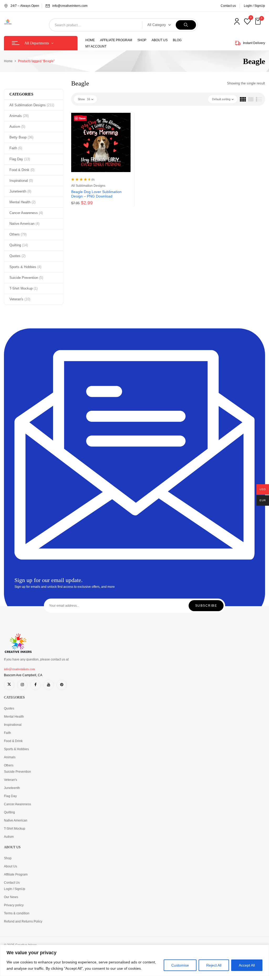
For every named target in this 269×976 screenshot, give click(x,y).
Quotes (17, 256)
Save (82, 118)
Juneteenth (20, 191)
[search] (186, 25)
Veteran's (19, 299)
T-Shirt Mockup (23, 288)
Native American (24, 224)
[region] (134, 960)
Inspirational (21, 181)
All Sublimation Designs (31, 105)
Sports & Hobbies (25, 267)
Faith (15, 148)
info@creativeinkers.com (69, 6)
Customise (180, 965)
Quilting (18, 245)
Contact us (228, 6)
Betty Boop (21, 137)
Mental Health (22, 202)
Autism (17, 127)
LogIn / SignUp (254, 6)
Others (18, 234)
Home (8, 61)
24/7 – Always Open (25, 6)
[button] (258, 21)
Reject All (213, 965)
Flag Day (19, 159)
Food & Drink (21, 170)
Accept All (247, 965)
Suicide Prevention (26, 278)
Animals (19, 116)
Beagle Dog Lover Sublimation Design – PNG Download (96, 194)
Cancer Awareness (26, 213)
